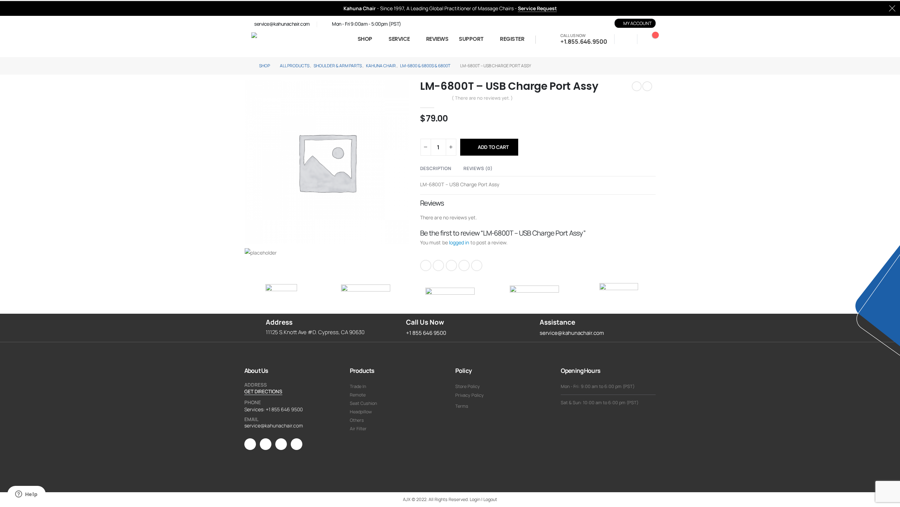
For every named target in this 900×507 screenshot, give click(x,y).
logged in (459, 242)
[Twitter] (281, 444)
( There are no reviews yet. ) (482, 98)
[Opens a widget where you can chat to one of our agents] (26, 494)
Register (512, 39)
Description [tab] (435, 168)
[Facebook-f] (265, 444)
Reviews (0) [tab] (478, 168)
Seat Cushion (363, 403)
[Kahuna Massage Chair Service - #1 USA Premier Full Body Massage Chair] (293, 39)
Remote (358, 395)
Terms (461, 406)
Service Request (537, 8)
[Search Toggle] (626, 39)
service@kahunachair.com (273, 425)
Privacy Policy (469, 395)
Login (475, 499)
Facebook (425, 265)
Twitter (438, 265)
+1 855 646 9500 (284, 409)
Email (476, 265)
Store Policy (467, 386)
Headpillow (361, 412)
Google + (451, 265)
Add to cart (493, 147)
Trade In (358, 386)
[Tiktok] (296, 444)
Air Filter (358, 429)
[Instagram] (250, 444)
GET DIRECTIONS (263, 391)
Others (357, 420)
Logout (490, 499)
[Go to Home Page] (246, 65)
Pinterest (464, 265)
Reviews (437, 39)
